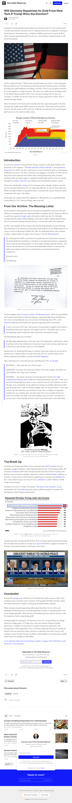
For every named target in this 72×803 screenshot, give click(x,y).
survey (59, 487)
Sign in (66, 3)
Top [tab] (6, 716)
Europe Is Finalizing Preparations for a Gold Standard (25, 721)
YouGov (38, 543)
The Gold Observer (55, 641)
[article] (36, 725)
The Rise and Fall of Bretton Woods (38, 167)
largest (19, 219)
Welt (26, 534)
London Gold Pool (20, 181)
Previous (11, 681)
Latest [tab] (10, 716)
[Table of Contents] (2, 401)
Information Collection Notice (35, 763)
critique (25, 185)
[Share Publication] (50, 3)
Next (62, 681)
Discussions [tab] (17, 716)
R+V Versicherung (21, 489)
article (16, 164)
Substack (27, 799)
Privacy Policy (49, 763)
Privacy (36, 790)
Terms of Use (44, 761)
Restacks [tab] (15, 694)
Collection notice (49, 790)
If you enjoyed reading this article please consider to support (26, 641)
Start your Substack (31, 795)
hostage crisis (18, 598)
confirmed (41, 479)
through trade (25, 216)
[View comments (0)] (12, 23)
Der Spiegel (54, 361)
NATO (47, 466)
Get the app (44, 795)
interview (7, 322)
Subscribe (57, 3)
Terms (41, 790)
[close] (52, 734)
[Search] (46, 3)
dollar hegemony (42, 356)
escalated (14, 471)
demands (58, 477)
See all (7, 764)
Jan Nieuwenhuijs (13, 17)
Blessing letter (53, 234)
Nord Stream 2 (52, 474)
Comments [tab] (8, 694)
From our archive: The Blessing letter (35, 314)
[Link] (1, 160)
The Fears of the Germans (46, 487)
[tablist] (11, 694)
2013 (26, 317)
